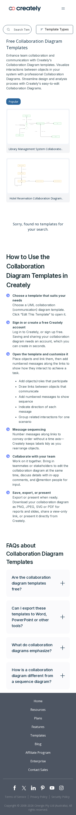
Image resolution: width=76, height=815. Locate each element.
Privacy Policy (38, 797)
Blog (38, 744)
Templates (38, 735)
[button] (63, 8)
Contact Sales (38, 770)
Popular (13, 101)
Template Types (57, 29)
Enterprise (38, 761)
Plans (38, 718)
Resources (38, 709)
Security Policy (60, 797)
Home (38, 701)
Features (38, 727)
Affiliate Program (38, 752)
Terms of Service (15, 797)
